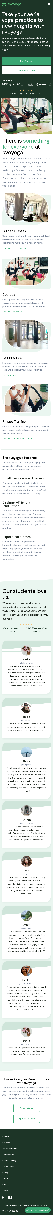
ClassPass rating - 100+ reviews (37, 630)
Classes (5, 1136)
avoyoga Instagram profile (4, 1197)
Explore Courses (26, 70)
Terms (5, 1190)
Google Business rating (12, 630)
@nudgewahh (26, 764)
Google (17, 93)
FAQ (4, 1184)
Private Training (9, 1160)
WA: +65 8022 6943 (11, 1211)
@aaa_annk (26, 928)
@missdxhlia (26, 1044)
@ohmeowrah (26, 663)
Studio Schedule (9, 1148)
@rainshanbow (26, 823)
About (5, 1178)
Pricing (5, 1172)
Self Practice (8, 1154)
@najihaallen (26, 720)
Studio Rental (8, 1166)
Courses (6, 1142)
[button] (49, 4)
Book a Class (26, 1108)
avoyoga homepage (11, 4)
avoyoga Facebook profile (10, 1197)
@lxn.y (26, 874)
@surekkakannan (26, 983)
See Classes (26, 61)
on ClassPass (34, 93)
